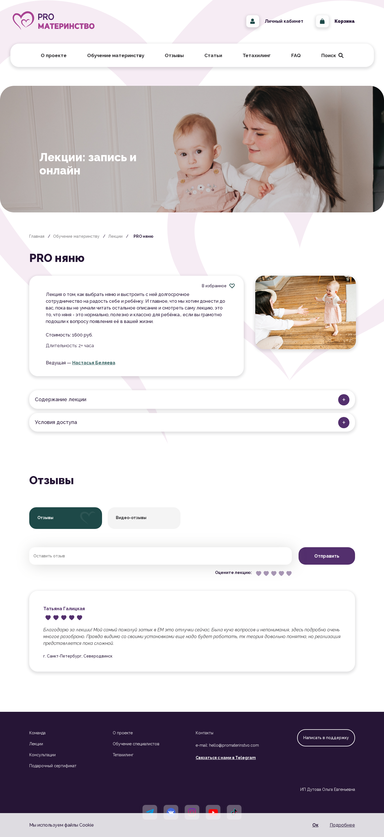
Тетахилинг (123, 755)
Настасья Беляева (93, 362)
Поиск (331, 55)
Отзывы (174, 55)
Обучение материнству (76, 236)
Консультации (42, 755)
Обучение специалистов (136, 744)
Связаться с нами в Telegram (226, 757)
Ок (315, 825)
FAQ (296, 55)
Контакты (204, 733)
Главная (36, 236)
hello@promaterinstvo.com (234, 745)
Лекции (115, 236)
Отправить (326, 556)
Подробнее (342, 825)
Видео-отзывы (131, 517)
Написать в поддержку (326, 737)
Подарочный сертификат (52, 766)
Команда (37, 733)
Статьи (213, 55)
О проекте (123, 733)
